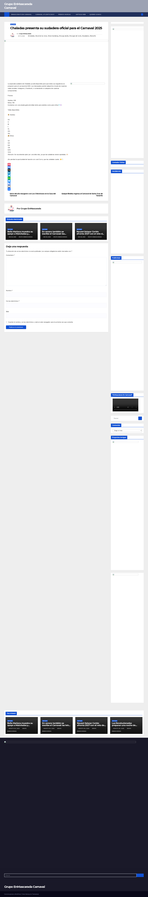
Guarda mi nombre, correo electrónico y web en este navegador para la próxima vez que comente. (40, 322)
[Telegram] (56, 175)
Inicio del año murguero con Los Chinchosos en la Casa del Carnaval (33, 195)
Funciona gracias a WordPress (12, 894)
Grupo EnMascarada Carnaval (24, 887)
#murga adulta (64, 36)
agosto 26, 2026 (14, 728)
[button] (139, 14)
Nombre (9, 290)
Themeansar (35, 894)
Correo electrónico (13, 301)
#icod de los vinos (41, 36)
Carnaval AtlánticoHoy (44, 14)
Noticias (13, 24)
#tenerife (93, 36)
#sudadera (85, 36)
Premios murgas (64, 14)
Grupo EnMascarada (25, 33)
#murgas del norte (75, 36)
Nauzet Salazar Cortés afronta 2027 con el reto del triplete (90, 233)
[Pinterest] (56, 164)
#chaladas (31, 36)
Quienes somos (96, 14)
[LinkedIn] (56, 172)
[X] (56, 170)
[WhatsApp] (56, 178)
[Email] (56, 186)
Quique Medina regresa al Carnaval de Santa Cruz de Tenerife (82, 195)
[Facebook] (56, 167)
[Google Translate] (56, 183)
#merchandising (53, 36)
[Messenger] (56, 181)
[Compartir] (56, 189)
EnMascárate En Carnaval (21, 14)
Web (7, 311)
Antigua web (81, 14)
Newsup (28, 894)
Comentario (10, 255)
